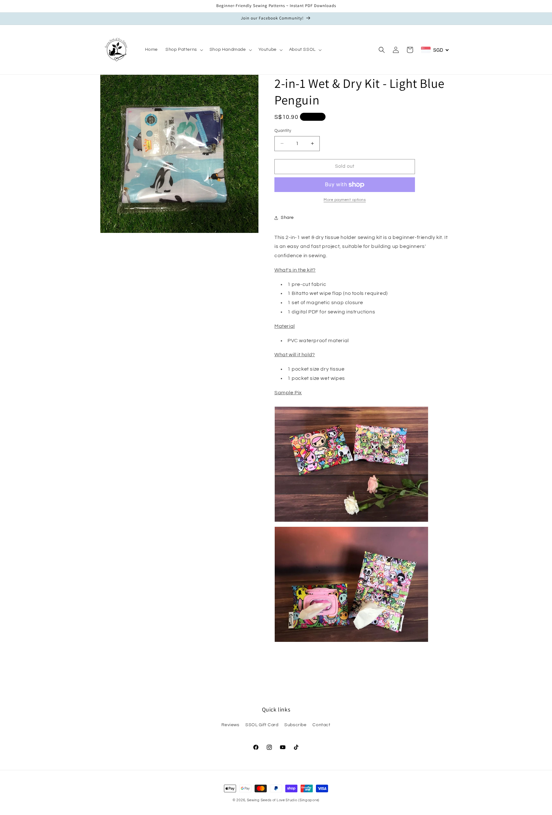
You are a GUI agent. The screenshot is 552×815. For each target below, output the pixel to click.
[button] (184, 49)
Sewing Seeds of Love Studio (272, 800)
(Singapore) (308, 800)
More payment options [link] (345, 200)
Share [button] (287, 217)
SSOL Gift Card (261, 725)
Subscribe (295, 725)
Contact (321, 725)
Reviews (230, 725)
